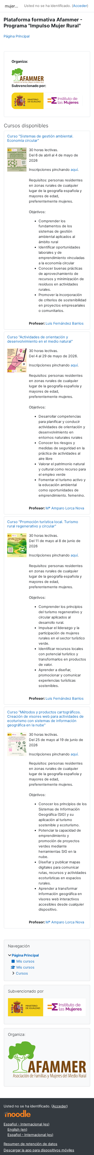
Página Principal (16, 36)
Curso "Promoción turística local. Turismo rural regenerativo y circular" (42, 523)
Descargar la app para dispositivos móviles (39, 1150)
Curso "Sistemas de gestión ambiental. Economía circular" (40, 138)
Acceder (80, 6)
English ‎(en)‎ (17, 1129)
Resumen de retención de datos (30, 1144)
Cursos (22, 973)
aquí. (75, 754)
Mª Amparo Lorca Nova (65, 508)
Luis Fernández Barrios (65, 323)
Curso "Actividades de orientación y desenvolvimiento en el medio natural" (40, 339)
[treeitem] (47, 964)
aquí (74, 169)
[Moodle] (17, 1113)
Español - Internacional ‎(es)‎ (26, 1124)
